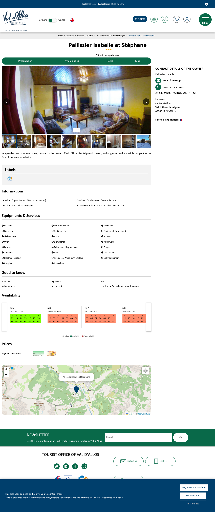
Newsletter (38, 435)
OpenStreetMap (143, 413)
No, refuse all (193, 495)
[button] (176, 19)
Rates (110, 61)
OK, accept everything (194, 487)
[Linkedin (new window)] (66, 466)
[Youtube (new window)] (57, 466)
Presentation (25, 61)
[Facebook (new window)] (75, 466)
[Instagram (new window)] (84, 466)
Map (137, 61)
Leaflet (131, 413)
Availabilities (72, 61)
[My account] (186, 19)
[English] (74, 20)
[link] (53, 20)
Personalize (193, 503)
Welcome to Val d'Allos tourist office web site (103, 4)
